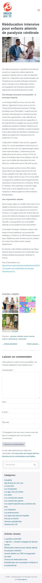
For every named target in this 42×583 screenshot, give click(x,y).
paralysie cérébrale (16, 336)
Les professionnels (11, 513)
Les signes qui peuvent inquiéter (16, 516)
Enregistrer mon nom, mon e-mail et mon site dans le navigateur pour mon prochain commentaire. (20, 435)
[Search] (35, 465)
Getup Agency (22, 579)
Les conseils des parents (13, 501)
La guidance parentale (12, 539)
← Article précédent (9, 344)
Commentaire (8, 370)
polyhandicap (12, 339)
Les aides (8, 495)
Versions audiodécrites (13, 521)
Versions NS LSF (11, 524)
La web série (9, 486)
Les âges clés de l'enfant (13, 492)
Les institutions (10, 510)
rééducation (22, 339)
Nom (4, 402)
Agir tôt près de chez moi (13, 483)
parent (26, 336)
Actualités (15, 331)
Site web (5, 422)
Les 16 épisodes (10, 489)
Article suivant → (33, 344)
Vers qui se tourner (11, 518)
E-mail (5, 412)
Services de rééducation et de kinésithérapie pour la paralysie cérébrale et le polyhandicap (21, 562)
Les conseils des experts (13, 498)
